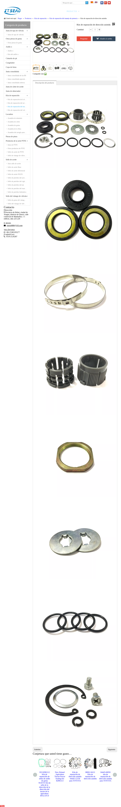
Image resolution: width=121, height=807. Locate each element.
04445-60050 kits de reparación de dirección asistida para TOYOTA (90, 776)
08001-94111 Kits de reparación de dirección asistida (75, 775)
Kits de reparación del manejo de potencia (19, 106)
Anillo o (9, 47)
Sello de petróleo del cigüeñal (18, 181)
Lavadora (9, 114)
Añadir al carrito (106, 39)
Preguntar (83, 39)
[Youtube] (109, 2)
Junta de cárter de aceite (15, 87)
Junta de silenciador (13, 91)
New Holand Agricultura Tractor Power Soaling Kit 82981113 (44, 776)
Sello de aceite (11, 160)
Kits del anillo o (13, 54)
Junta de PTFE (13, 145)
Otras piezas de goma (14, 39)
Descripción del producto (44, 83)
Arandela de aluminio (15, 118)
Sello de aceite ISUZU (15, 174)
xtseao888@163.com (15, 2)
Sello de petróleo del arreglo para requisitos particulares (19, 178)
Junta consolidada (12, 72)
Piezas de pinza (11, 136)
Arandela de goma (14, 125)
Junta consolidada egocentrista (18, 79)
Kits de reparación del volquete (18, 110)
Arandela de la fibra (14, 129)
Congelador (10, 63)
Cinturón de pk (11, 58)
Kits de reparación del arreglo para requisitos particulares (19, 103)
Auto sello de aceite (14, 164)
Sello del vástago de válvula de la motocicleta (19, 204)
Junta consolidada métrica (16, 83)
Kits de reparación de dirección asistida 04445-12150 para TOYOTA (59, 776)
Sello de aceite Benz (14, 167)
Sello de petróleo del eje (16, 185)
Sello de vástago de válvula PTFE (19, 155)
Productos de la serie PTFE (16, 141)
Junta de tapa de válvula (15, 31)
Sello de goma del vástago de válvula (19, 200)
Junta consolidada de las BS (17, 75)
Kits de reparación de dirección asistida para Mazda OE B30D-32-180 (105, 776)
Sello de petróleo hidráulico (17, 192)
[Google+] (105, 2)
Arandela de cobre (14, 122)
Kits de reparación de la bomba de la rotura (19, 99)
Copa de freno (11, 67)
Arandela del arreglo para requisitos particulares (19, 132)
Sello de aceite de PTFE (16, 152)
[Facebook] (101, 2)
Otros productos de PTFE (16, 148)
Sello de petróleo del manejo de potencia (19, 188)
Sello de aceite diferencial (16, 171)
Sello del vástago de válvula (16, 196)
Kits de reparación (12, 95)
